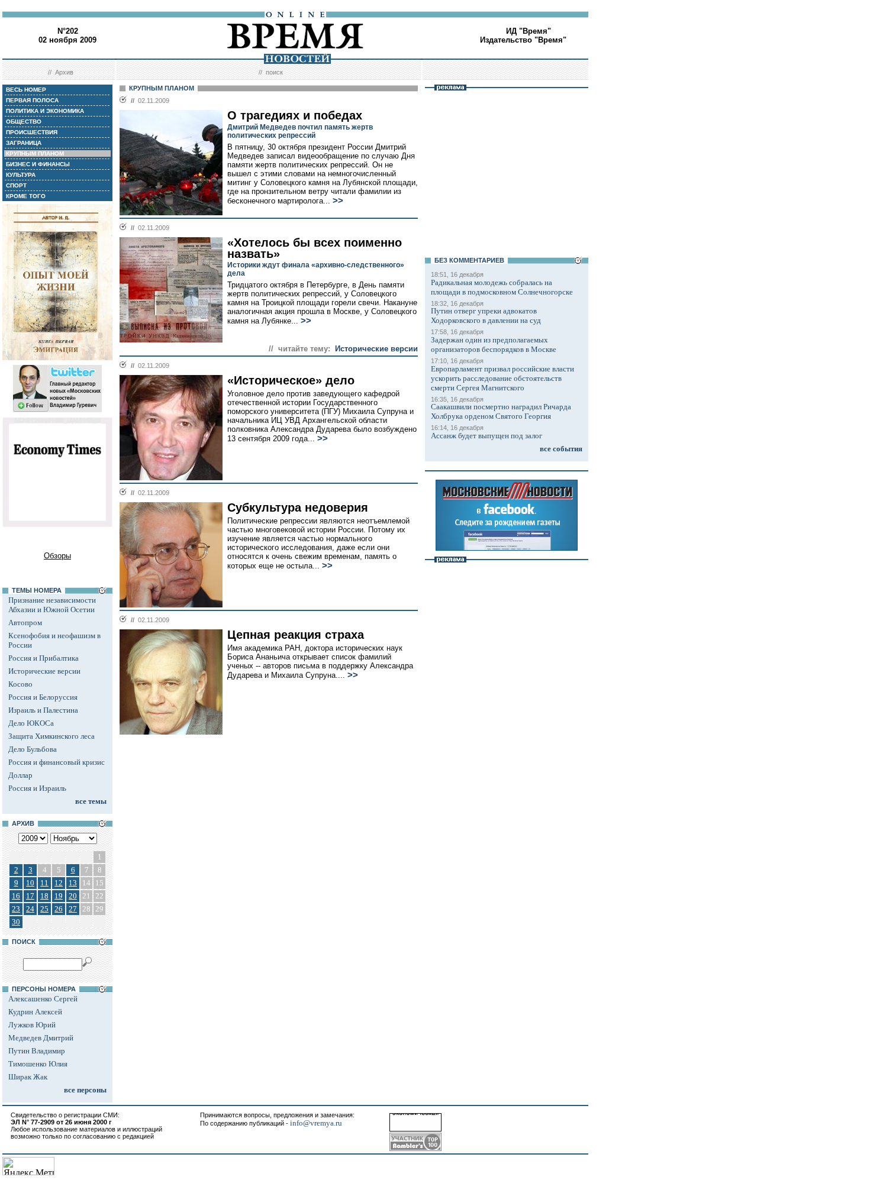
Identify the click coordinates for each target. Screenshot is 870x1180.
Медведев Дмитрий (40, 1037)
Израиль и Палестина (43, 710)
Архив (64, 72)
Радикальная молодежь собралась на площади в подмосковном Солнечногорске (502, 287)
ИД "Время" (528, 31)
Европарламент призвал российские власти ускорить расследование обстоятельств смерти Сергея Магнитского (502, 378)
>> (338, 200)
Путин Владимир (36, 1050)
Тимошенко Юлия (37, 1063)
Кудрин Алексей (35, 1011)
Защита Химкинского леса (51, 736)
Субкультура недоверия (297, 507)
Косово (20, 684)
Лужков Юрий (32, 1024)
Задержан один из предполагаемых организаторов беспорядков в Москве (493, 344)
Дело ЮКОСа (31, 723)
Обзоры (57, 555)
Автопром (25, 622)
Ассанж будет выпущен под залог (486, 435)
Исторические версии (44, 671)
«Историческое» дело (291, 380)
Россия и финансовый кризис (56, 762)
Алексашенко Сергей (43, 998)
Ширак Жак (27, 1076)
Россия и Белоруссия (43, 697)
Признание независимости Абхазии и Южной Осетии (52, 605)
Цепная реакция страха (295, 634)
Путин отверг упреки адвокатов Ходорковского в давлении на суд (486, 315)
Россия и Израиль (37, 788)
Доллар (20, 775)
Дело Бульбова (32, 749)
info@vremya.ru (316, 1122)
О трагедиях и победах (294, 115)
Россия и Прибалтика (43, 658)
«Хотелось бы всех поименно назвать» (314, 248)
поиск (274, 72)
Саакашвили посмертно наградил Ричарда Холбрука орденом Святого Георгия (501, 411)
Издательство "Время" (523, 39)
